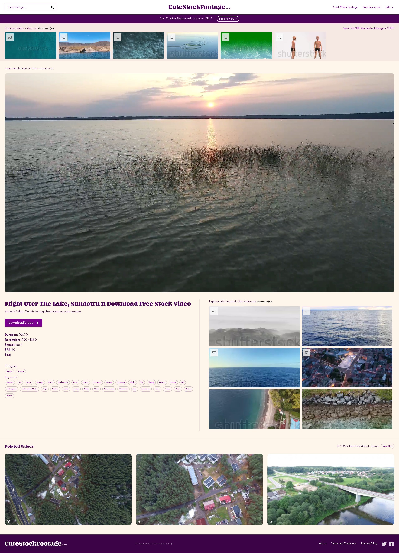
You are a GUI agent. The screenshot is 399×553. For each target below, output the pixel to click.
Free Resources (371, 7)
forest (162, 382)
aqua (28, 382)
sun (134, 389)
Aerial (16, 68)
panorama (109, 389)
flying (151, 382)
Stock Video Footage (345, 7)
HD (182, 382)
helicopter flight (29, 389)
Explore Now (227, 19)
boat (75, 382)
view (177, 389)
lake (66, 389)
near (86, 389)
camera (97, 382)
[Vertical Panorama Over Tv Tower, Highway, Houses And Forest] (68, 489)
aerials (10, 382)
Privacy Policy (369, 544)
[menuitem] (345, 7)
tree (157, 389)
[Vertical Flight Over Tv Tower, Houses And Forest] (199, 489)
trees (167, 389)
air (20, 382)
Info (388, 7)
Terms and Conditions (343, 544)
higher (55, 389)
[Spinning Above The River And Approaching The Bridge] (330, 489)
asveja (40, 382)
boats (85, 382)
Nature (21, 371)
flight (132, 382)
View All (386, 446)
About (322, 544)
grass (173, 382)
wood (9, 396)
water (188, 389)
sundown (146, 389)
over (96, 389)
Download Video (22, 322)
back (50, 382)
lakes (76, 389)
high (45, 389)
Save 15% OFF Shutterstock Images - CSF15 (368, 28)
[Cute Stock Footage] (199, 7)
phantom (123, 389)
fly (141, 382)
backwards (63, 382)
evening (121, 382)
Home (8, 68)
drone (109, 382)
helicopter (12, 389)
